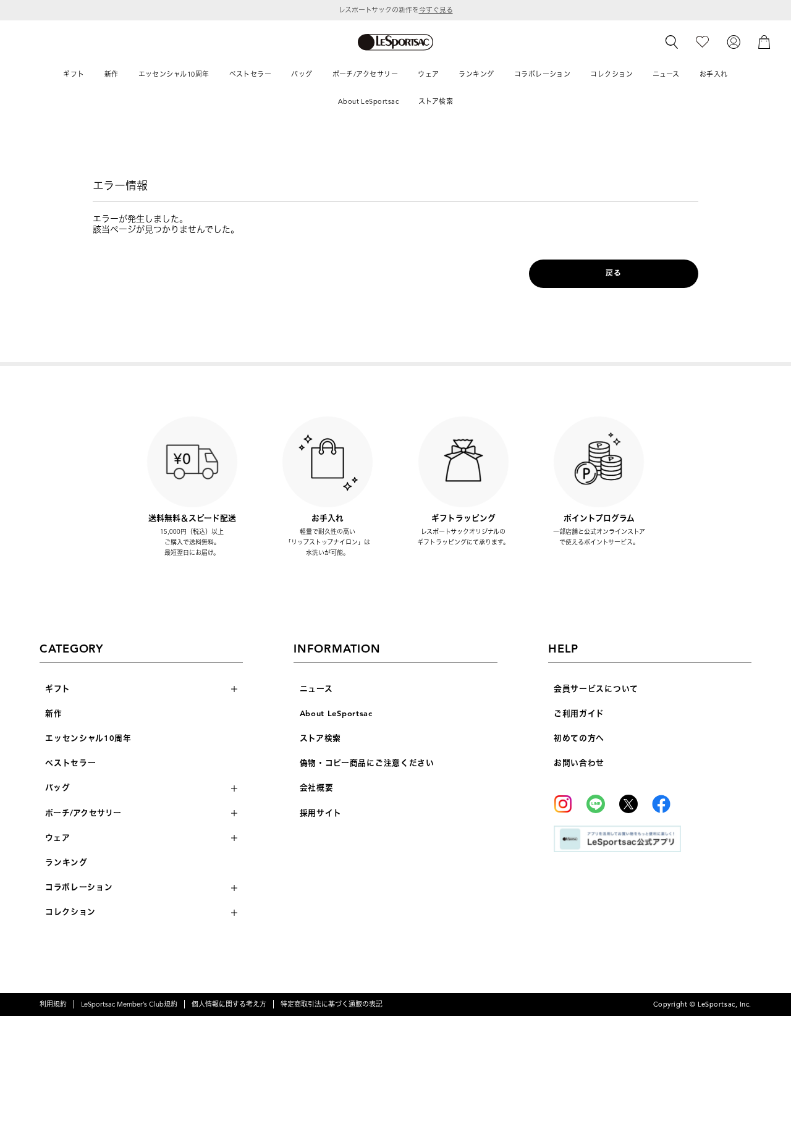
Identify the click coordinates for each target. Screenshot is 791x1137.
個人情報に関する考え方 (229, 1004)
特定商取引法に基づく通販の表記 (332, 1004)
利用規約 (53, 1004)
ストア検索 (321, 738)
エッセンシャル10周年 (88, 738)
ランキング (66, 863)
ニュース (316, 689)
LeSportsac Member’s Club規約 (129, 1004)
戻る (613, 273)
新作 (53, 714)
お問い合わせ (579, 763)
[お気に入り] (702, 42)
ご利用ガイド (579, 714)
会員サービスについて (596, 689)
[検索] (672, 42)
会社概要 (317, 788)
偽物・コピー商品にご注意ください (367, 763)
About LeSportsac (336, 714)
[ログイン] (733, 42)
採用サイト (321, 813)
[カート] (764, 42)
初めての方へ (579, 738)
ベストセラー (70, 763)
